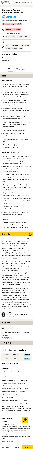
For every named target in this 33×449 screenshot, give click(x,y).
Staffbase (18, 13)
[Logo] (6, 2)
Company (22, 69)
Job (12, 69)
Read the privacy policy (7, 441)
